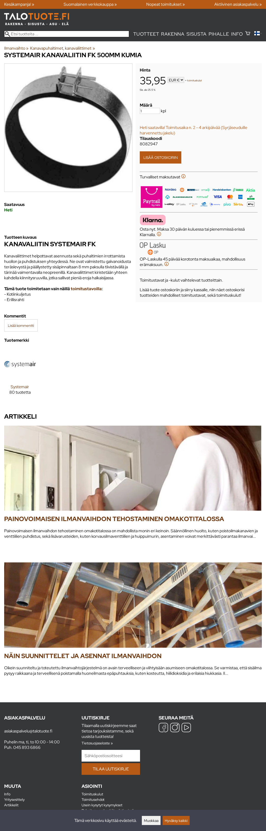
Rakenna (172, 34)
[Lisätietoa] (183, 177)
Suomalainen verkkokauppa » (90, 4)
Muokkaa (151, 820)
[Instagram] (174, 728)
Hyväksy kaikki (176, 820)
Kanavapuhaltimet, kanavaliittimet (62, 48)
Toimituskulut (92, 793)
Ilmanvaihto (16, 48)
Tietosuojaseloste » (97, 743)
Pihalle (219, 34)
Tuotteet (146, 34)
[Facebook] (163, 728)
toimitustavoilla (86, 288)
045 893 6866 (27, 747)
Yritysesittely (14, 799)
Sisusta (197, 34)
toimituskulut (194, 80)
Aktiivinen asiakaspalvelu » (238, 4)
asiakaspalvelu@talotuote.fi (28, 731)
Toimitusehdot (93, 799)
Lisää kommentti (21, 325)
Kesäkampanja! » (19, 4)
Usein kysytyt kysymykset (102, 804)
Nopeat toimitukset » (165, 4)
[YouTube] (186, 728)
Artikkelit (11, 804)
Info (237, 34)
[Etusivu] (36, 24)
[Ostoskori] (247, 34)
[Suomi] (258, 34)
